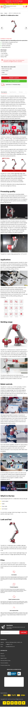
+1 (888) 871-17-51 (8, 4)
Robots (5, 13)
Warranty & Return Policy (5, 660)
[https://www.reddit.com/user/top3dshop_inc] (19, 703)
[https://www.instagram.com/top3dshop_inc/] (8, 703)
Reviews (21, 92)
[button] (2, 27)
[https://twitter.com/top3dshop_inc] (12, 703)
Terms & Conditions (4, 662)
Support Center (4, 658)
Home (2, 13)
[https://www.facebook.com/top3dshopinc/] (4, 703)
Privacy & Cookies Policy (5, 665)
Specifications (13, 92)
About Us (2, 653)
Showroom (3, 655)
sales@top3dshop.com (10, 646)
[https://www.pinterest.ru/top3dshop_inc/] (23, 703)
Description (4, 92)
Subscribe (23, 632)
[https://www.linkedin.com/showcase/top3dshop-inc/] (16, 703)
